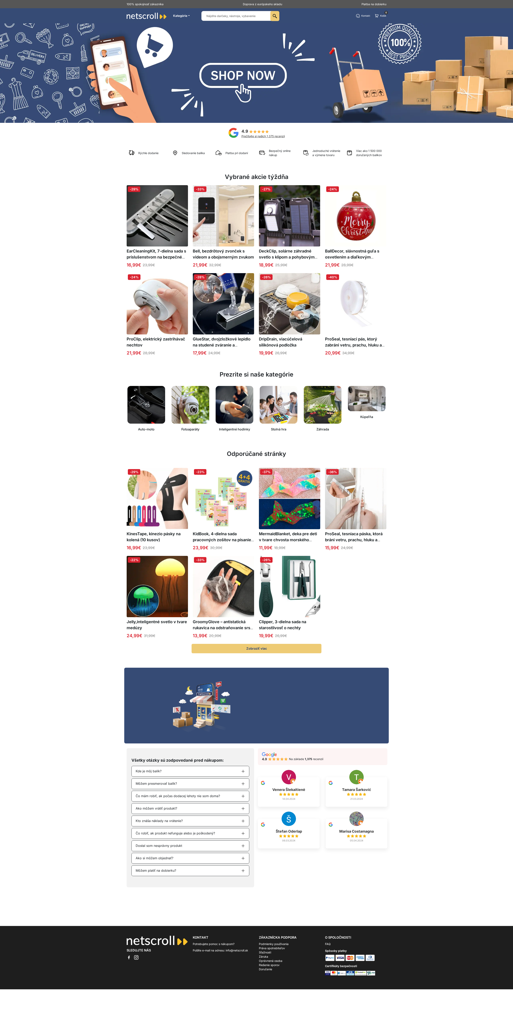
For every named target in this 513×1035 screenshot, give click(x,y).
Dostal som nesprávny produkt (159, 846)
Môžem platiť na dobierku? (156, 870)
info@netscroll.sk (237, 950)
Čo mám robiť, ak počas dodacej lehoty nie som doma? (178, 796)
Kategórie (180, 16)
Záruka (263, 956)
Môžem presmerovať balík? (156, 784)
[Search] (274, 16)
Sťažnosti (265, 952)
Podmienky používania (274, 944)
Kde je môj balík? (149, 771)
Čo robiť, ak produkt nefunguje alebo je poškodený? (175, 833)
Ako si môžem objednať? (154, 858)
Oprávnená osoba (270, 960)
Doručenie (265, 969)
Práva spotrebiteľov (272, 948)
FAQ (328, 944)
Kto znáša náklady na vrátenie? (159, 821)
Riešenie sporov (269, 965)
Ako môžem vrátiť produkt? (156, 808)
